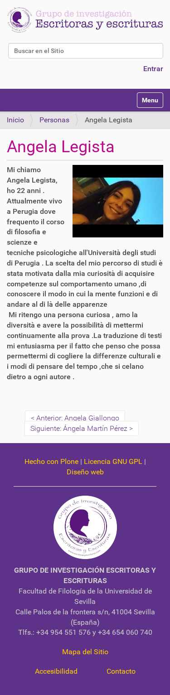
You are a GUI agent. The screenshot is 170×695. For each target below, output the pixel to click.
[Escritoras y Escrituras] (85, 20)
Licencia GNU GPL (113, 461)
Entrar (153, 68)
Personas (54, 120)
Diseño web (85, 472)
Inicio (15, 120)
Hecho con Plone (51, 461)
